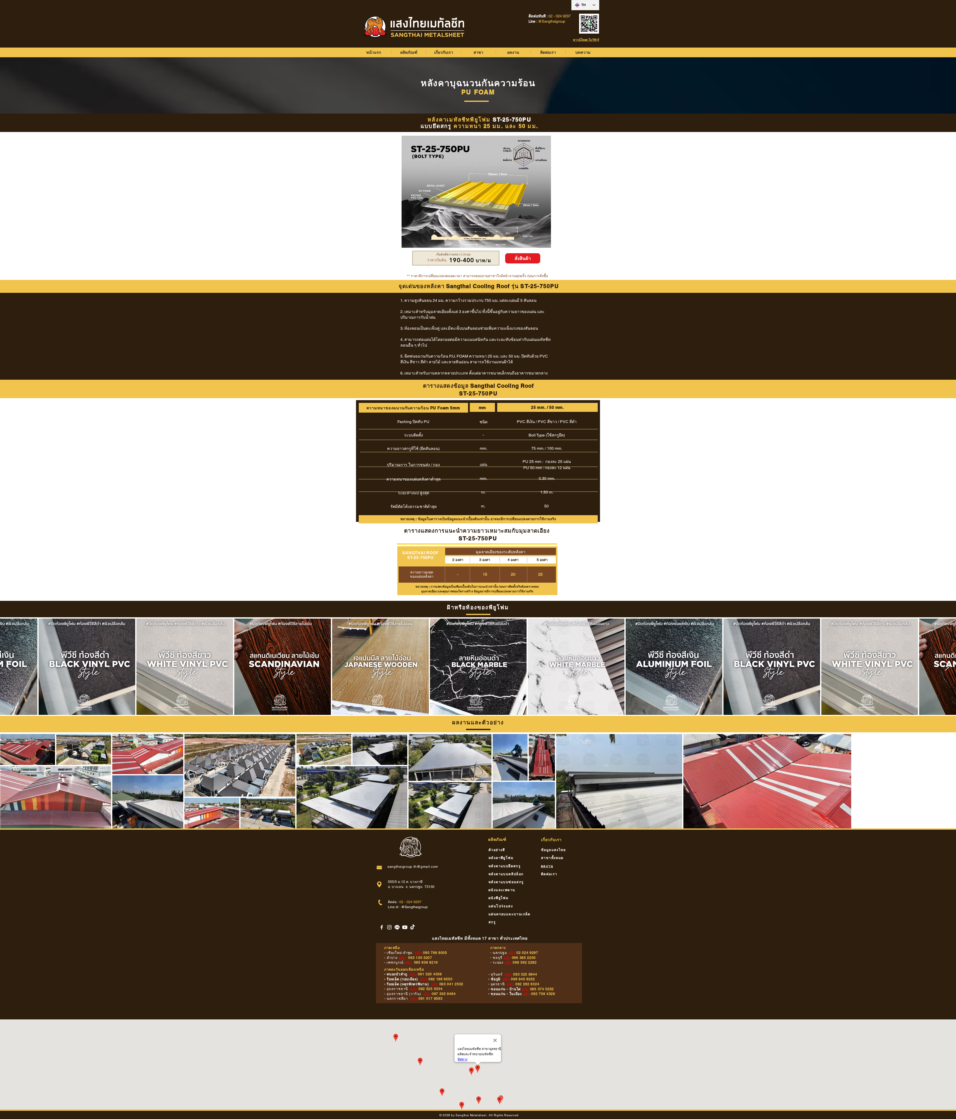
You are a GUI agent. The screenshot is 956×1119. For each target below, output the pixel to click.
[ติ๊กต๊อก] (413, 927)
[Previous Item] (8, 666)
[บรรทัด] (397, 927)
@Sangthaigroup (414, 907)
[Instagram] (389, 927)
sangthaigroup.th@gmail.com (412, 867)
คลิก (418, 953)
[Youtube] (405, 927)
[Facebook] (382, 927)
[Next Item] (947, 666)
